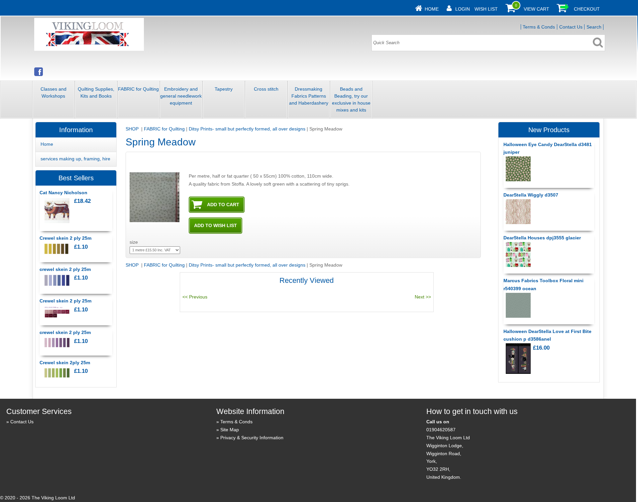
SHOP (133, 128)
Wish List (486, 9)
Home (432, 9)
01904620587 (441, 429)
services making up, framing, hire (75, 158)
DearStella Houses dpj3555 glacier (542, 237)
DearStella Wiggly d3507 (530, 195)
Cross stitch (266, 89)
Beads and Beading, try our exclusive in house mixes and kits (351, 99)
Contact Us (571, 27)
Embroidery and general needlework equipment (181, 96)
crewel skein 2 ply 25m (65, 269)
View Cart (536, 9)
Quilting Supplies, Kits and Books (96, 92)
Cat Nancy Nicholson (63, 192)
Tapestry (224, 89)
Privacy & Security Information (251, 437)
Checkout (587, 9)
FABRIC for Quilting (138, 89)
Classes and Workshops (53, 92)
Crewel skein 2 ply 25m (65, 238)
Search (593, 27)
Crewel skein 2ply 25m (65, 362)
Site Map (229, 429)
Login (462, 9)
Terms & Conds (539, 27)
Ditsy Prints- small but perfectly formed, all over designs (247, 128)
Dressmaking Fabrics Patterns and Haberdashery (308, 96)
